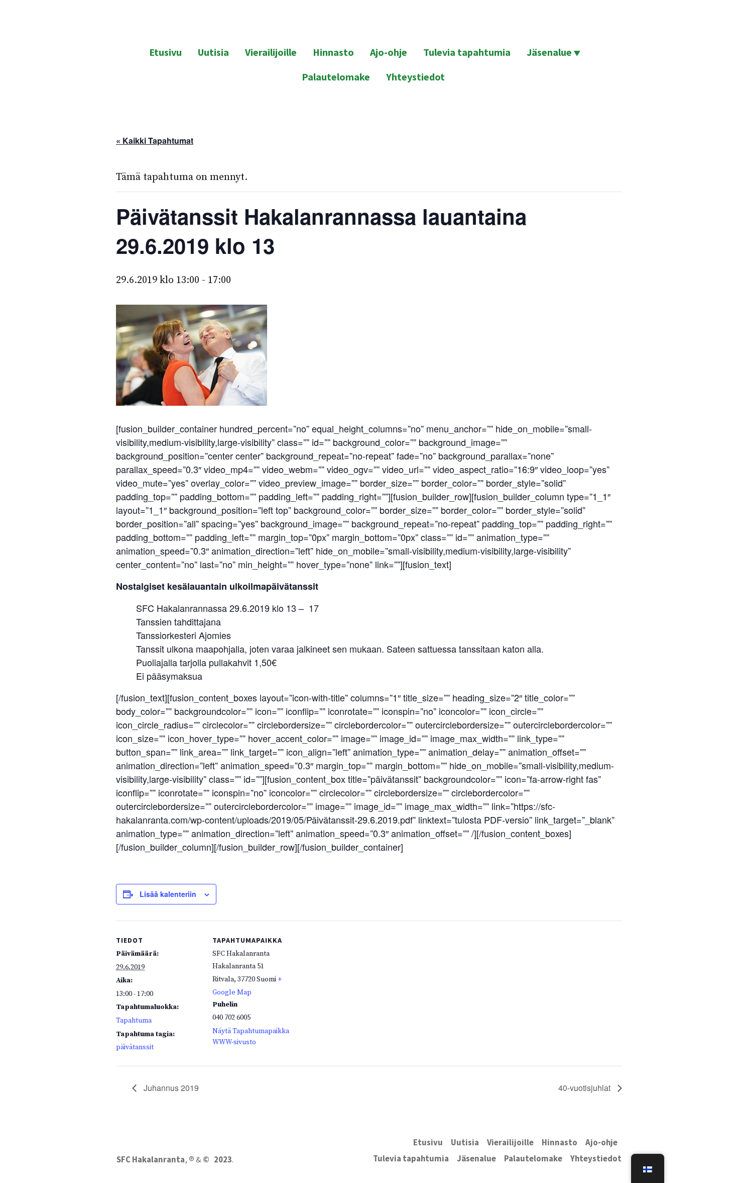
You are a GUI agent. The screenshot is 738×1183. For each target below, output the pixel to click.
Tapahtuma (134, 1020)
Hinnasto (333, 52)
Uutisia (213, 52)
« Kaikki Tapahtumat (154, 140)
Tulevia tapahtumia (467, 52)
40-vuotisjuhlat (585, 1088)
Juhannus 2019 (170, 1088)
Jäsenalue (549, 52)
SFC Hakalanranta (150, 1159)
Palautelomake (336, 76)
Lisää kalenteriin (168, 894)
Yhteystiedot (415, 76)
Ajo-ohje (388, 52)
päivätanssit (135, 1047)
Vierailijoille (271, 52)
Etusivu (165, 52)
